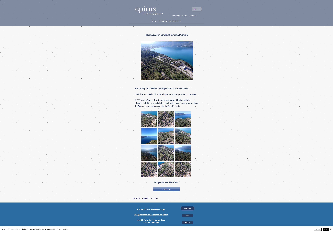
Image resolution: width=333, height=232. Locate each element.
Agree (325, 229)
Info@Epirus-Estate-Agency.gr (151, 209)
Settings (318, 229)
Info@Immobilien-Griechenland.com (151, 214)
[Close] (331, 229)
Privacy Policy (65, 229)
